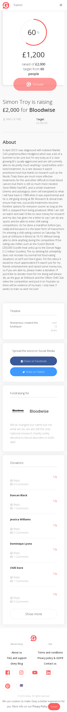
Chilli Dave (16, 567)
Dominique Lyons (21, 543)
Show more (33, 614)
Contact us (50, 663)
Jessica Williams (20, 519)
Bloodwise (42, 109)
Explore (18, 5)
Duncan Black (18, 495)
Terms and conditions (50, 652)
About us (17, 652)
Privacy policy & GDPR (50, 658)
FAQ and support (17, 658)
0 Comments (21, 484)
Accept (54, 706)
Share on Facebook (35, 361)
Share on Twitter (35, 372)
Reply (16, 480)
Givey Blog (17, 663)
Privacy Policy (40, 706)
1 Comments (21, 508)
